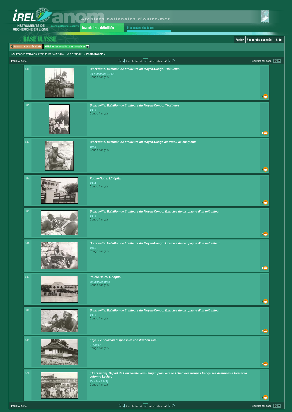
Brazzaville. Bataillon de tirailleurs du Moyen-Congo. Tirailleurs (135, 69)
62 (165, 61)
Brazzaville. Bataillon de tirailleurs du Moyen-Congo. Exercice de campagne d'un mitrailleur (155, 211)
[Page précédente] (123, 61)
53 (150, 61)
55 (158, 61)
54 (154, 61)
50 (137, 61)
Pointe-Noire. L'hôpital (105, 178)
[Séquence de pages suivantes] (173, 61)
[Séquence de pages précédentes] (120, 61)
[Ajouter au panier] (264, 96)
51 (141, 61)
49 (132, 61)
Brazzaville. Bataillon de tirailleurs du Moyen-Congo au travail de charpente (143, 142)
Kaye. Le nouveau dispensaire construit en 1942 (123, 340)
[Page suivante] (169, 61)
